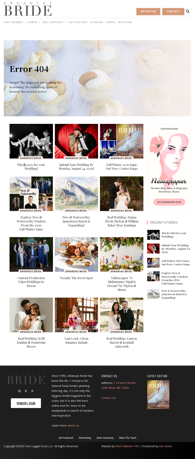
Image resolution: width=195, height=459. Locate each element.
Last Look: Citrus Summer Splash (76, 340)
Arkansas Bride (30, 158)
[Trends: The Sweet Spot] (76, 254)
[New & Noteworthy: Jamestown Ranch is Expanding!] (76, 193)
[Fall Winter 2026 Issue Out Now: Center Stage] (121, 141)
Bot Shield (165, 446)
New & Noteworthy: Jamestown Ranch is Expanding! (76, 221)
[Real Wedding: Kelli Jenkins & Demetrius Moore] (31, 315)
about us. (74, 425)
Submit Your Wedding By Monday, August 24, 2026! (76, 167)
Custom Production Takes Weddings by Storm (31, 282)
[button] (187, 11)
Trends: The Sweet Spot (76, 278)
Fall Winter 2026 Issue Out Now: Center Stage (122, 167)
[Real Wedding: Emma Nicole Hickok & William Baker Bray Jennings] (121, 193)
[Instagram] (19, 391)
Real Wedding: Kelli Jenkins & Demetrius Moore (31, 342)
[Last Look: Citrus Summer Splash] (76, 315)
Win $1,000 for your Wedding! (31, 167)
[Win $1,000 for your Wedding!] (31, 141)
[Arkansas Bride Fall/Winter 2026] (158, 394)
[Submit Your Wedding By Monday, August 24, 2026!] (76, 141)
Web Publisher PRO (127, 446)
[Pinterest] (32, 391)
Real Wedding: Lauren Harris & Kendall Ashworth (121, 342)
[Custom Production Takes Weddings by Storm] (31, 254)
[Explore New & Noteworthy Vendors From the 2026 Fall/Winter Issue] (31, 193)
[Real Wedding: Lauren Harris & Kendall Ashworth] (121, 315)
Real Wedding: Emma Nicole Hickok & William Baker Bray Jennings (121, 221)
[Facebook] (26, 391)
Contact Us (108, 398)
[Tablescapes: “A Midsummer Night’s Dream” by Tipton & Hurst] (121, 254)
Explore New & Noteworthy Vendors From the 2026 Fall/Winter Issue (31, 223)
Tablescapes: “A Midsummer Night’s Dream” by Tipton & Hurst (121, 284)
